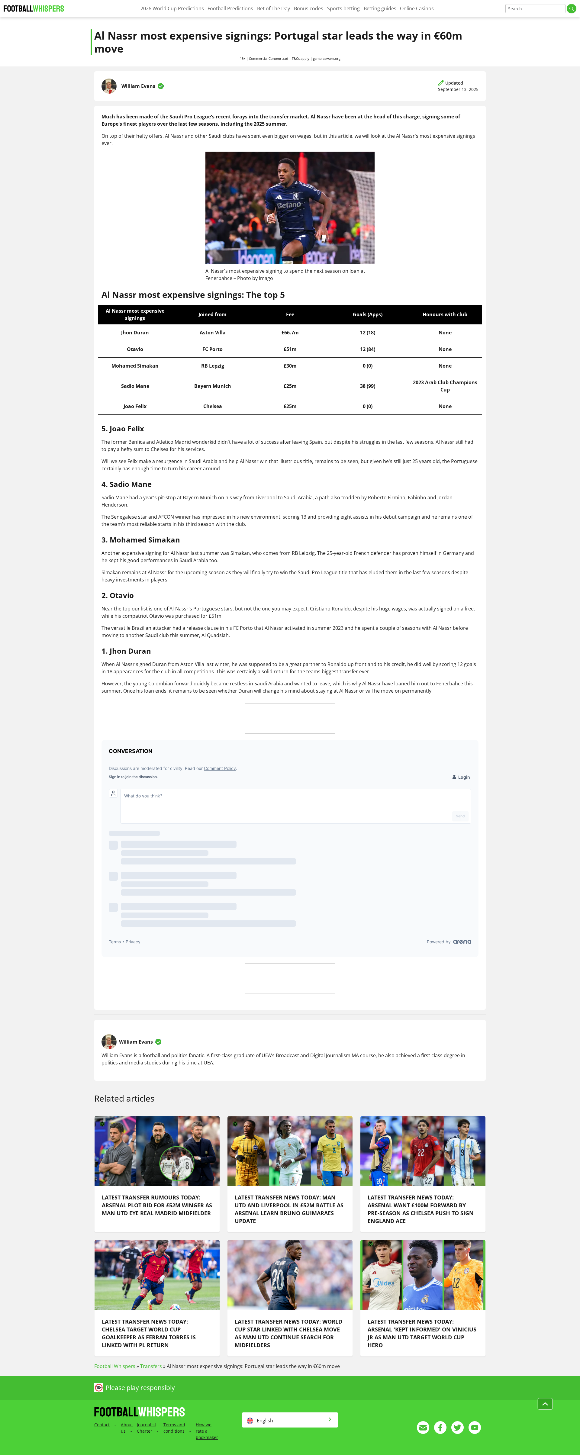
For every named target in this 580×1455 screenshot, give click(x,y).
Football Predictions (230, 8)
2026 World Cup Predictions (172, 8)
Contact (102, 1425)
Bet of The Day (273, 8)
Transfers (151, 1366)
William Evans (138, 86)
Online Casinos (417, 8)
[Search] (571, 8)
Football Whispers (114, 1366)
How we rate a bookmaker (207, 1431)
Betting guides (380, 8)
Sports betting (343, 8)
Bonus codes (308, 8)
